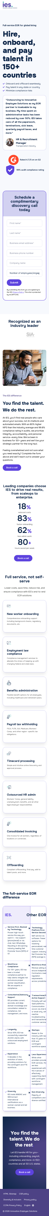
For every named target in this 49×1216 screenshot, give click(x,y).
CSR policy (24, 1194)
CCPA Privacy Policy (12, 1205)
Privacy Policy (18, 292)
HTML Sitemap (9, 1194)
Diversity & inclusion (12, 1199)
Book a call (24, 1172)
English (27, 1205)
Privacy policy (30, 1199)
